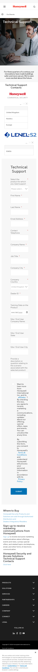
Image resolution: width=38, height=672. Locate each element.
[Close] (35, 652)
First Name (16, 195)
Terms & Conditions (22, 454)
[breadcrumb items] (2, 14)
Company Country (19, 280)
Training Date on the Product (19, 306)
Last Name (16, 207)
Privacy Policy (21, 480)
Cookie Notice (12, 666)
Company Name (18, 244)
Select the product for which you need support (19, 181)
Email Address (18, 219)
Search (34, 7)
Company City (18, 268)
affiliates (22, 397)
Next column (27, 104)
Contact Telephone (19, 231)
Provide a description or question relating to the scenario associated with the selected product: (19, 364)
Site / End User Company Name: (18, 320)
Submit (19, 491)
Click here (7, 564)
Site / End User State (17, 334)
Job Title (15, 256)
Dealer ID (15, 293)
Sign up (6, 537)
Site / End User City (19, 347)
